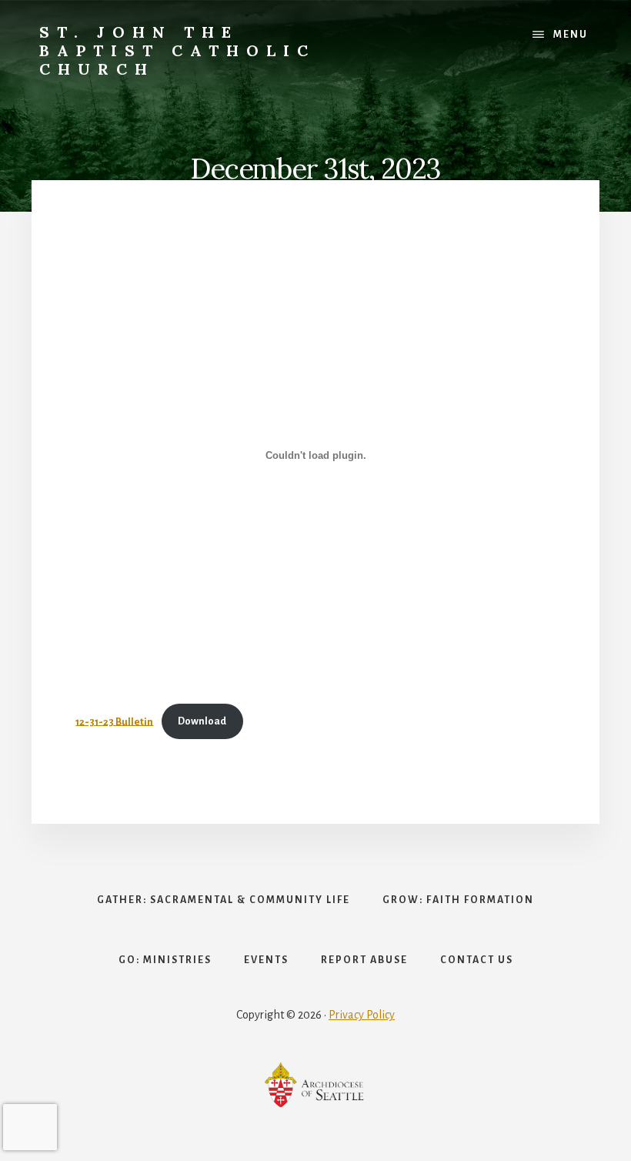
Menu (570, 34)
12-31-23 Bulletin (114, 721)
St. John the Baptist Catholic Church (177, 50)
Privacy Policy (362, 1015)
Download (202, 721)
